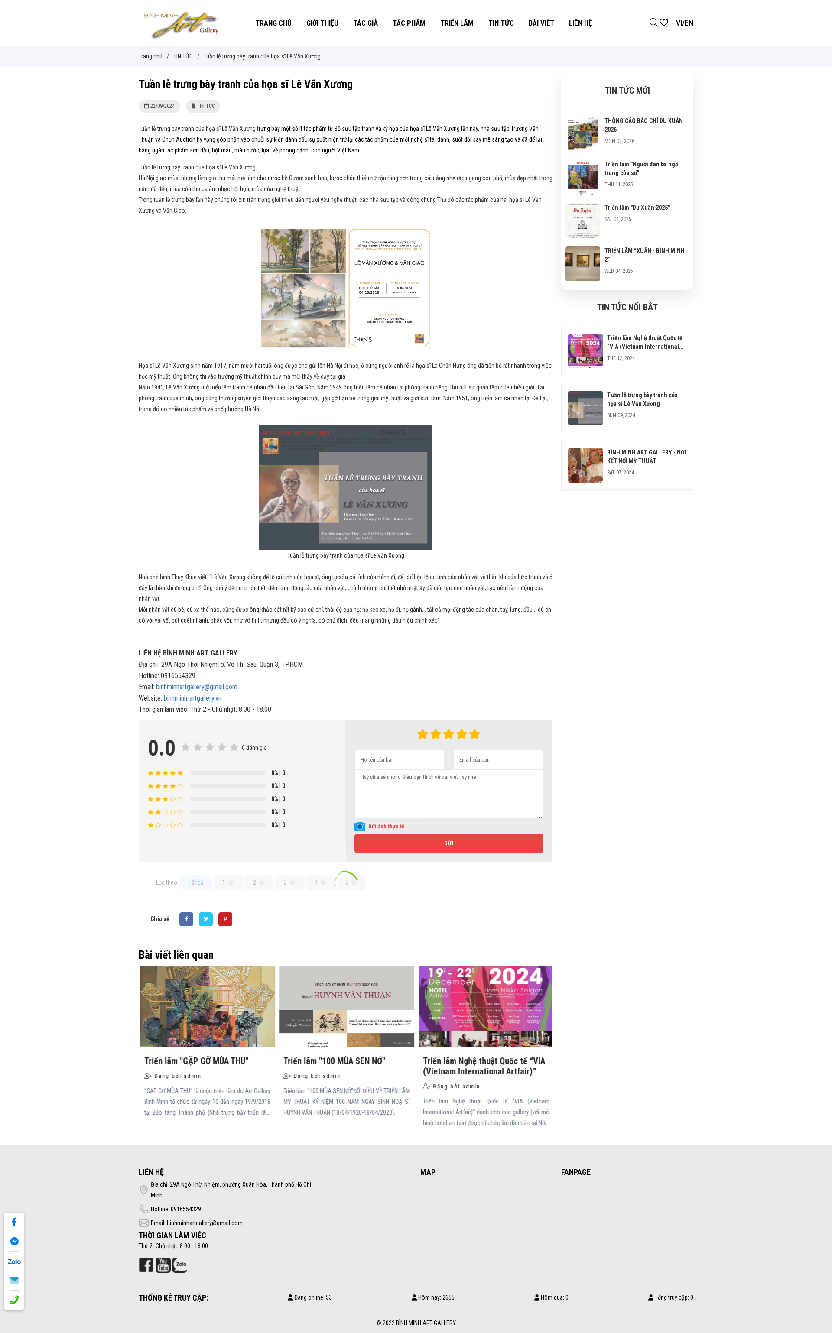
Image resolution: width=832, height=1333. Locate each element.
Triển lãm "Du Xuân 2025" (637, 207)
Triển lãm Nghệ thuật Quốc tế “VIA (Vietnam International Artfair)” (644, 346)
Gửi (449, 843)
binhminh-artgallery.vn (193, 698)
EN (689, 22)
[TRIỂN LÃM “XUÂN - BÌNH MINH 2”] (583, 251)
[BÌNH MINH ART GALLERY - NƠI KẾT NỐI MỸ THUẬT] (585, 453)
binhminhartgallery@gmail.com (196, 687)
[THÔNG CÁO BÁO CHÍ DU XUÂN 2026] (583, 121)
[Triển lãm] (583, 165)
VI (679, 22)
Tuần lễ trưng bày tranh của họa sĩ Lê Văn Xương (345, 555)
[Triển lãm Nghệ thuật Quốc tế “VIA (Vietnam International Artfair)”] (585, 338)
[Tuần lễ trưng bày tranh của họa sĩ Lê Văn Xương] (585, 395)
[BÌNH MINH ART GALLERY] (181, 22)
